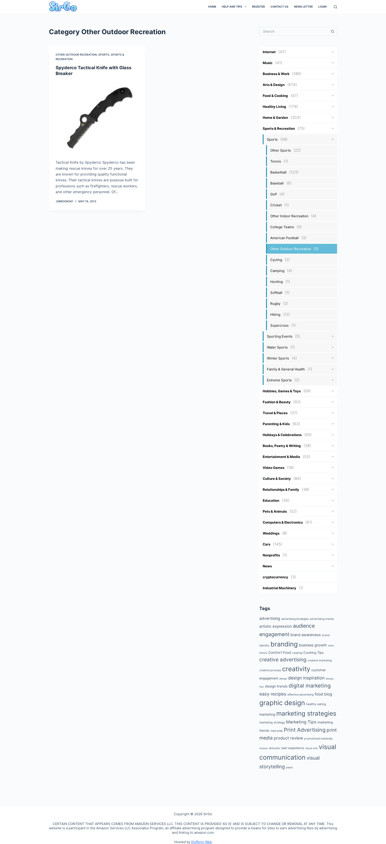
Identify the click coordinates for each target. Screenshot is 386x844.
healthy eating (316, 704)
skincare (274, 748)
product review (288, 737)
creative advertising (282, 659)
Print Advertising (304, 730)
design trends (276, 686)
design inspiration (306, 678)
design (283, 678)
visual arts (311, 748)
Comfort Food (279, 652)
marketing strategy (272, 722)
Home (212, 6)
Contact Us (279, 6)
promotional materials (318, 738)
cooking (297, 652)
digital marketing (310, 685)
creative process (270, 670)
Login (322, 6)
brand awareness (305, 635)
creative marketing (320, 660)
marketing (267, 714)
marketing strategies (306, 713)
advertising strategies (295, 618)
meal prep (277, 730)
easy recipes (272, 694)
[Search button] (332, 31)
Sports (103, 54)
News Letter (303, 6)
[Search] (335, 6)
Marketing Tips (301, 722)
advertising (269, 618)
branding (284, 644)
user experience (292, 748)
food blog (323, 694)
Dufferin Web (201, 842)
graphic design (282, 703)
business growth (313, 645)
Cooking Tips (313, 653)
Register (258, 6)
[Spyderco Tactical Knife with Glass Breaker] (97, 117)
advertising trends (322, 618)
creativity (296, 669)
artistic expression (275, 626)
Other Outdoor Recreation (76, 54)
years (289, 767)
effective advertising (300, 694)
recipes (263, 748)
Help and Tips (232, 6)
